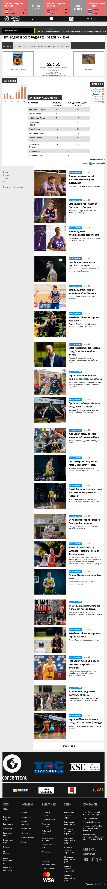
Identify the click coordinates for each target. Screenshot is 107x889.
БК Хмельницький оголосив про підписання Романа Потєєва (84, 607)
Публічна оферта (48, 869)
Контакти (6, 847)
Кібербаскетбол (27, 838)
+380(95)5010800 (91, 818)
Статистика (39, 31)
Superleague (26, 817)
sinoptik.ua (14, 187)
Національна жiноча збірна (69, 823)
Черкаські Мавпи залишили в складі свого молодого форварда (85, 721)
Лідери (55, 31)
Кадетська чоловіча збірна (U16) (69, 868)
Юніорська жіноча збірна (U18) (69, 859)
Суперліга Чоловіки (46, 814)
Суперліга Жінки (48, 820)
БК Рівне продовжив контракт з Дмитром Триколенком (84, 521)
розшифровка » (97, 160)
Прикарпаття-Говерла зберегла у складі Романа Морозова (85, 405)
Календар (62, 31)
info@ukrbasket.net (92, 822)
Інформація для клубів (7, 869)
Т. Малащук (97, 96)
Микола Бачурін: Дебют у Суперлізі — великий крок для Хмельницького (84, 551)
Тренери (89, 31)
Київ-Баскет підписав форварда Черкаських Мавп (84, 635)
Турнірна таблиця (48, 30)
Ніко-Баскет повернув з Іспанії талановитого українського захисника (84, 664)
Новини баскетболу (25, 823)
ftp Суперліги (7, 853)
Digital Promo (100, 884)
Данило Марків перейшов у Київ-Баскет (85, 576)
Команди (70, 31)
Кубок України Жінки (47, 832)
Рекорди (82, 31)
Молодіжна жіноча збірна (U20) (69, 840)
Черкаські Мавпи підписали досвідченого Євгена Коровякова (85, 377)
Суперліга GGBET (75, 172)
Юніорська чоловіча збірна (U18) (69, 850)
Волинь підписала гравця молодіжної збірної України (82, 291)
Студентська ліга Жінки (48, 846)
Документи (7, 829)
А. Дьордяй (97, 89)
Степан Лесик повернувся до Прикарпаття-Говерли (83, 205)
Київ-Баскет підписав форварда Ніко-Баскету (84, 319)
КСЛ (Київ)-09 (89, 69)
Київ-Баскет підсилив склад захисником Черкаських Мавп (84, 435)
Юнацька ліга (47, 852)
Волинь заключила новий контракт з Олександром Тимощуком (81, 179)
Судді (95, 31)
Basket (24, 813)
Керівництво (8, 824)
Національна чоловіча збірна (69, 815)
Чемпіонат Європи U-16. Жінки (14, 4)
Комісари (102, 31)
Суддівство (25, 833)
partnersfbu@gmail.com (94, 826)
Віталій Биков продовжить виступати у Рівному (82, 693)
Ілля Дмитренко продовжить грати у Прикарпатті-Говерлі (83, 463)
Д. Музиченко (97, 101)
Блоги (23, 842)
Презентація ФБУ (8, 841)
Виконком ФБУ (7, 818)
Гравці (76, 31)
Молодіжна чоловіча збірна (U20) (69, 831)
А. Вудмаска (97, 99)
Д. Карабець (97, 91)
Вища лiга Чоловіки (46, 825)
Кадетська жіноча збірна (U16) (69, 878)
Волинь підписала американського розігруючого (84, 233)
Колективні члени (7, 834)
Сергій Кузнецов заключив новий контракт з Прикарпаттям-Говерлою (85, 492)
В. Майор (96, 94)
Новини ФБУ (26, 829)
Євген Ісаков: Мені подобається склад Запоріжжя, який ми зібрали (84, 351)
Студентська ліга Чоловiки (48, 839)
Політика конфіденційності (48, 863)
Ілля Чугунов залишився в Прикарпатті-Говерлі (82, 263)
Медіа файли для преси (7, 860)
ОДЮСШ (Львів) (56, 73)
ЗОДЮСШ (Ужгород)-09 (18, 69)
